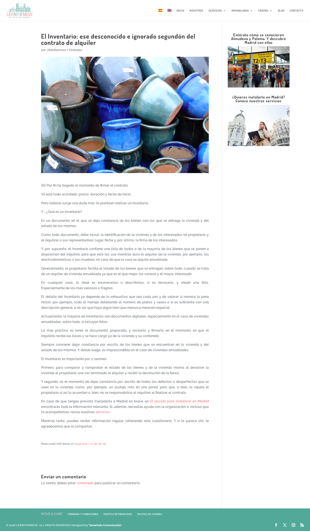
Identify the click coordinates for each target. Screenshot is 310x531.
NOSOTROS (196, 10)
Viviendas (75, 50)
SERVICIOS (215, 10)
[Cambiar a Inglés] (169, 15)
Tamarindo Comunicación (105, 525)
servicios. (103, 412)
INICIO (180, 10)
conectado (85, 483)
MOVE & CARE (51, 514)
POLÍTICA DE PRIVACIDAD (118, 514)
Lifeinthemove (56, 50)
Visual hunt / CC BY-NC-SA (90, 443)
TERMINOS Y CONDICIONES (82, 514)
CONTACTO (296, 10)
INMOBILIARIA (240, 10)
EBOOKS (263, 10)
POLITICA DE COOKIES (149, 514)
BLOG (281, 10)
